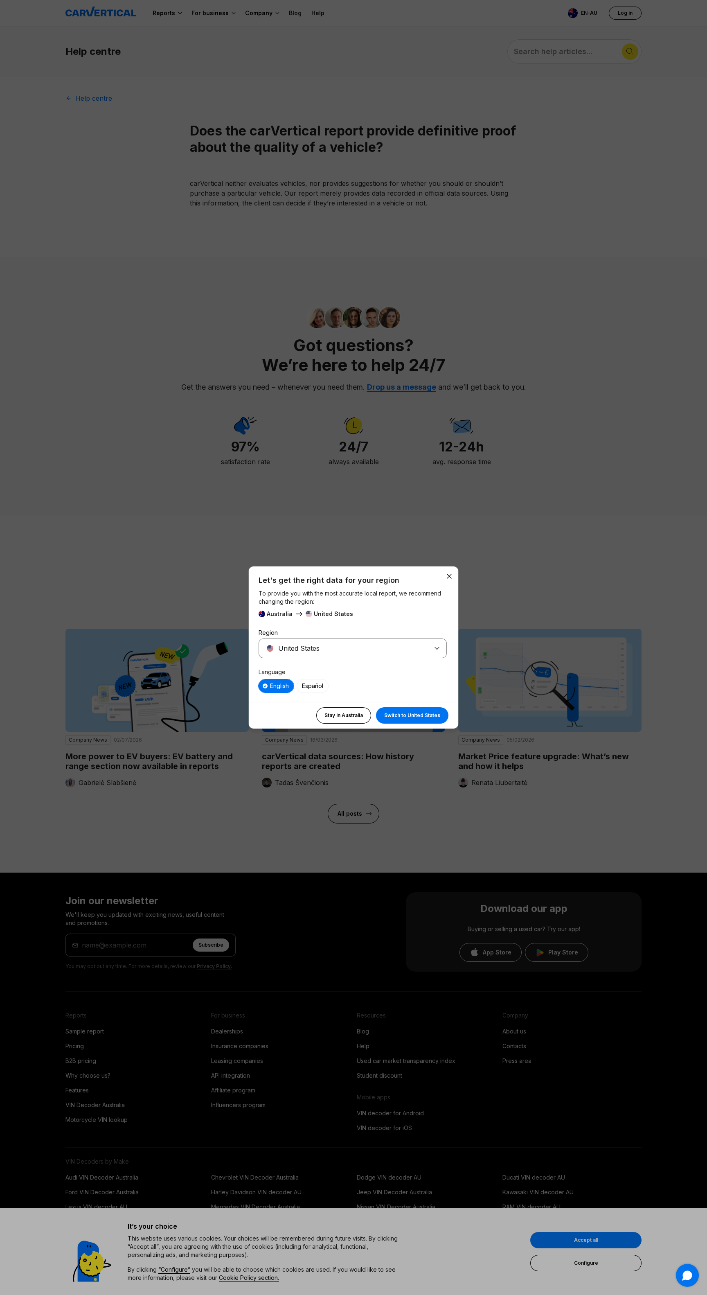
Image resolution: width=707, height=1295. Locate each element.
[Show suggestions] (437, 648)
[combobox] (343, 648)
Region (268, 632)
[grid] (353, 686)
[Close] (449, 576)
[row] (276, 686)
